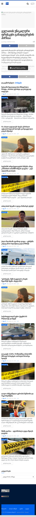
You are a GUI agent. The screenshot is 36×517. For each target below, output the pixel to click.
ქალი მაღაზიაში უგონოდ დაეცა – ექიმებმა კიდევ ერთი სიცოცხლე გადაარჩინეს (17, 242)
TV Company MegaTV (10, 512)
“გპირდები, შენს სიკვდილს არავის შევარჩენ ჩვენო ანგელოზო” (14, 280)
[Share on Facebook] (9, 45)
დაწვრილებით (8, 121)
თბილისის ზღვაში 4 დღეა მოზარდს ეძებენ (17, 206)
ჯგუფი (27, 509)
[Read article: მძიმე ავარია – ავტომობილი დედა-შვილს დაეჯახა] (18, 446)
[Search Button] (28, 3)
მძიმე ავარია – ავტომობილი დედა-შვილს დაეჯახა (17, 432)
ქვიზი (21, 509)
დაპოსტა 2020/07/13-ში (8, 42)
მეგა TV (4, 94)
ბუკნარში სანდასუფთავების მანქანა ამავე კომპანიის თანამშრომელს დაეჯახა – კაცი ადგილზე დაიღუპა (17, 168)
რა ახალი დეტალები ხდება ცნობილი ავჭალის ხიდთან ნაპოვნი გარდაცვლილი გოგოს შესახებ (17, 129)
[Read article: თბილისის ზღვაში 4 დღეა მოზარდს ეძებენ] (18, 219)
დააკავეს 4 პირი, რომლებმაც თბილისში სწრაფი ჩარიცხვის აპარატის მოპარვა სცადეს (16, 356)
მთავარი (4, 97)
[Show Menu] (2, 3)
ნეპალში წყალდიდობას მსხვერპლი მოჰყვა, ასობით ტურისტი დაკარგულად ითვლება (16, 89)
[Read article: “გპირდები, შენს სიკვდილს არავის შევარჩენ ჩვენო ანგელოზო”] (18, 294)
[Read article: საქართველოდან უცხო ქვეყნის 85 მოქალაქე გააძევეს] (18, 331)
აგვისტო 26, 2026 (12, 94)
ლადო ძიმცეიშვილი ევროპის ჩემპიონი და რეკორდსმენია (17, 394)
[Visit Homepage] (7, 3)
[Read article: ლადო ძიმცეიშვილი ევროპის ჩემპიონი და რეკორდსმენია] (18, 408)
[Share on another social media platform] (26, 45)
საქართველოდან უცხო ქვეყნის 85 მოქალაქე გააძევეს (14, 317)
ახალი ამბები (13, 509)
